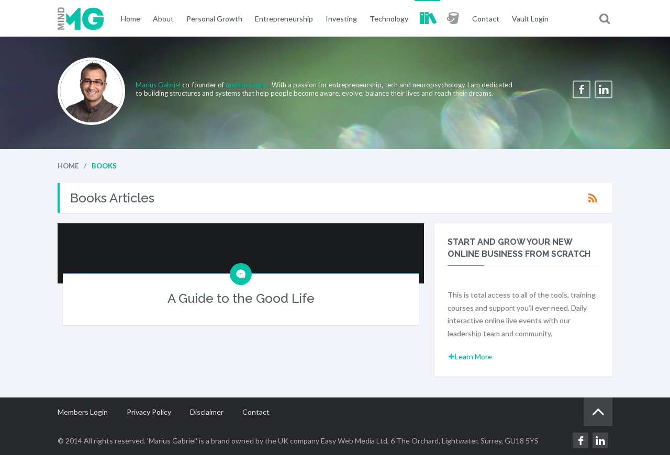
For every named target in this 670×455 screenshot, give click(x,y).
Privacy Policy (149, 411)
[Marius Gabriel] (81, 18)
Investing (341, 18)
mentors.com (246, 85)
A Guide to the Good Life (241, 298)
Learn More (473, 356)
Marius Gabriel (159, 85)
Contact (485, 18)
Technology (389, 18)
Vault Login (530, 18)
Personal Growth (214, 18)
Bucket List (453, 18)
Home (130, 18)
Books (427, 18)
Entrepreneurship (284, 18)
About (163, 18)
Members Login (83, 411)
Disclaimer (207, 411)
